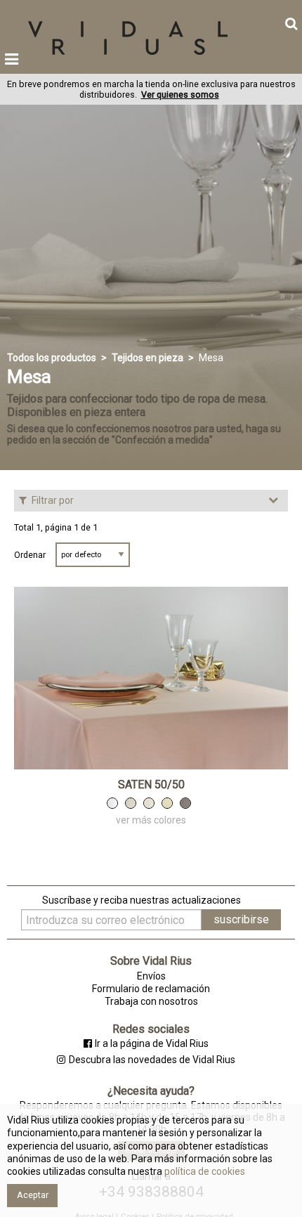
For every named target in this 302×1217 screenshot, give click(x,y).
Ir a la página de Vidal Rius (152, 1043)
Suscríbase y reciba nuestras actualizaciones (141, 900)
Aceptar (32, 1195)
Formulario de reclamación (151, 988)
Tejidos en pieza (147, 357)
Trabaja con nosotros (151, 1001)
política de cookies (203, 1171)
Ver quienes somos (180, 94)
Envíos (151, 976)
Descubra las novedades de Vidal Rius (152, 1059)
